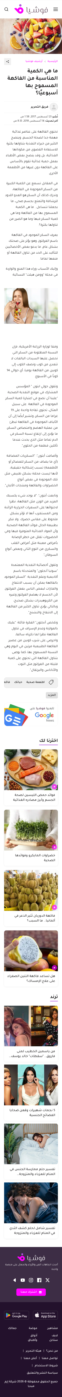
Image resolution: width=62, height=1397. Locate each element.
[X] (47, 1280)
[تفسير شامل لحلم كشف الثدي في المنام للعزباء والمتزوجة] (31, 1202)
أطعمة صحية (35, 682)
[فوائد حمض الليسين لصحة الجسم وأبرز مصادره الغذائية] (31, 769)
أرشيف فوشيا (34, 61)
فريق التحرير (39, 107)
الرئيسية (53, 61)
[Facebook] (39, 1280)
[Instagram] (31, 1280)
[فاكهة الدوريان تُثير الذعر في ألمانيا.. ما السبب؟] (31, 890)
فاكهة (6, 682)
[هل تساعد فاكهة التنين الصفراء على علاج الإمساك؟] (31, 950)
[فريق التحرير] (54, 107)
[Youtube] (23, 1280)
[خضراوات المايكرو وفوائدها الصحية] (31, 830)
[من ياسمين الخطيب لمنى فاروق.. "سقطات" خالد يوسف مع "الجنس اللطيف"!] (31, 1026)
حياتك (18, 682)
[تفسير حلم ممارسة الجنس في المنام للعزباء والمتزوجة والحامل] (31, 1143)
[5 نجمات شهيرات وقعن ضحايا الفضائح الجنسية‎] (31, 1085)
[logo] (31, 9)
